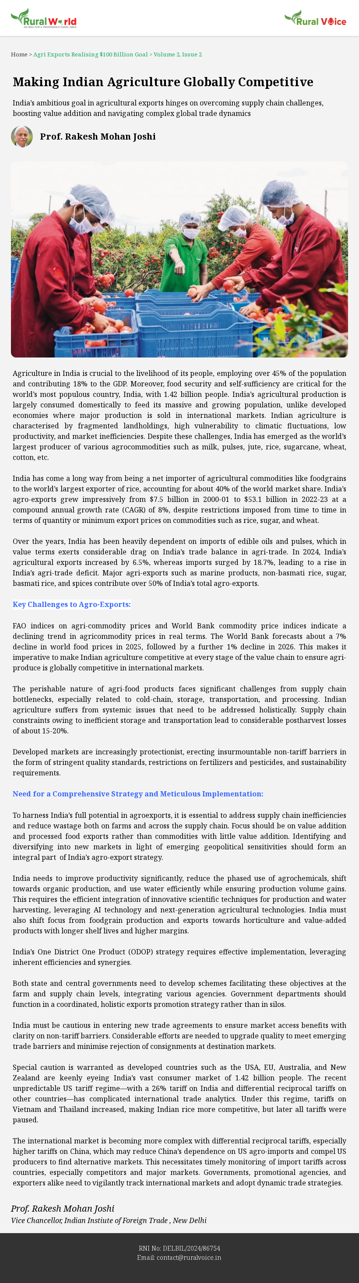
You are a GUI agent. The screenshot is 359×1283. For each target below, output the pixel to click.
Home (19, 54)
